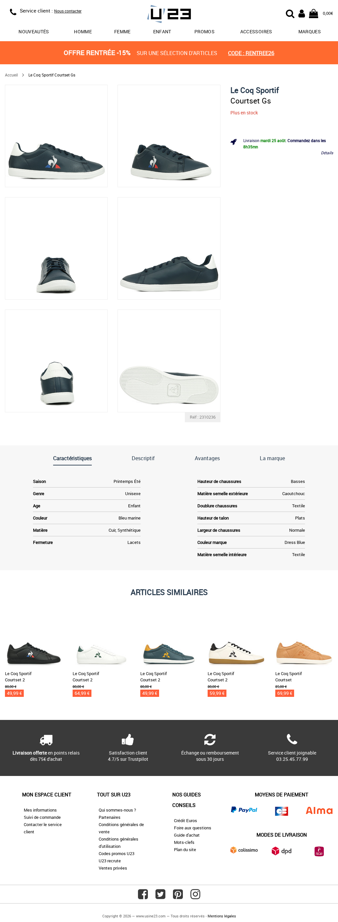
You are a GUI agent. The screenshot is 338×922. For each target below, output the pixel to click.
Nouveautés (33, 31)
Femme (122, 31)
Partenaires (109, 817)
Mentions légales (222, 915)
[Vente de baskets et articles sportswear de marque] (169, 15)
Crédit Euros (185, 820)
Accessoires (256, 31)
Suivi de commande (42, 817)
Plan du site (185, 849)
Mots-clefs (184, 842)
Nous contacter (68, 11)
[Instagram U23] (195, 897)
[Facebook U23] (143, 897)
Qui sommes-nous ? (117, 810)
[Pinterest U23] (178, 897)
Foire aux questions (192, 828)
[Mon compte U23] (301, 13)
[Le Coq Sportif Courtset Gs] (56, 136)
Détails (327, 152)
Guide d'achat (187, 835)
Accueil (11, 74)
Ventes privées (113, 868)
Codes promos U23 (116, 853)
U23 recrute (110, 861)
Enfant (162, 31)
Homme (83, 31)
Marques (309, 31)
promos (204, 31)
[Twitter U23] (160, 897)
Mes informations (40, 810)
